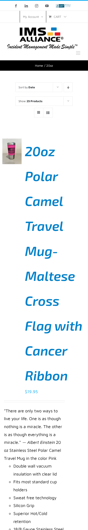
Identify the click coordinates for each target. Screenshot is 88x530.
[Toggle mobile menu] (78, 52)
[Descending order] (68, 87)
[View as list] (48, 112)
